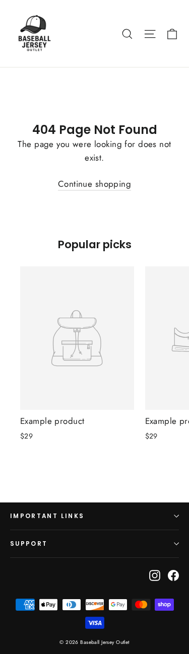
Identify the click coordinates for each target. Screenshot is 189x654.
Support (28, 544)
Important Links (47, 516)
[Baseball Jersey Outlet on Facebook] (173, 575)
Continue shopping (94, 184)
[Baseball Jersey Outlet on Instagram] (154, 575)
